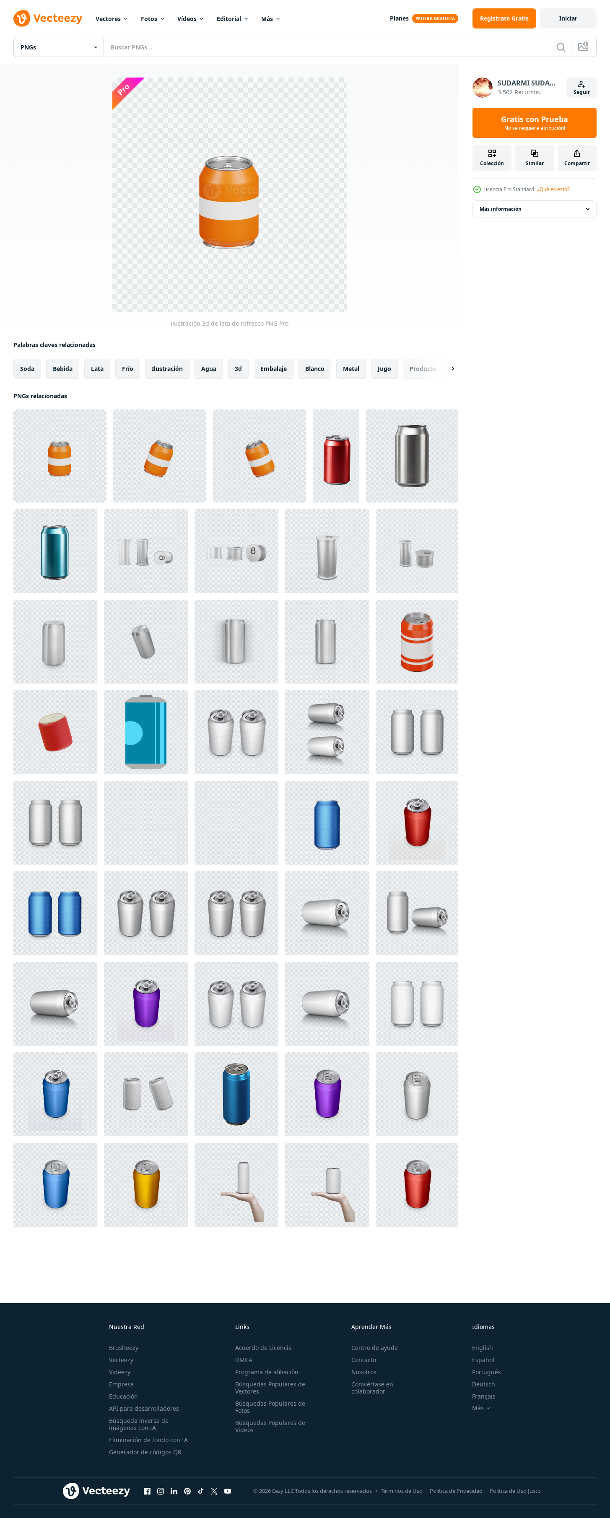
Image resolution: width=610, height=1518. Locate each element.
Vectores (108, 19)
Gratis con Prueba (534, 123)
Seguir (582, 92)
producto (423, 369)
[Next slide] (445, 369)
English (482, 1348)
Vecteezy (121, 1360)
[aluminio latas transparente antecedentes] (327, 1094)
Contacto (363, 1360)
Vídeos (187, 19)
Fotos (149, 19)
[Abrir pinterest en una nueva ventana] (187, 1490)
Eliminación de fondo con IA (148, 1440)
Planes (399, 18)
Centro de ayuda (374, 1348)
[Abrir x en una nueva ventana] (214, 1490)
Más (267, 19)
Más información (501, 208)
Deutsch (483, 1384)
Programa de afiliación (267, 1372)
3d (238, 369)
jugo (384, 369)
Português (486, 1372)
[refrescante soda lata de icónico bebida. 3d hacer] (417, 642)
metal (351, 369)
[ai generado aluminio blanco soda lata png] (336, 456)
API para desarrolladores (144, 1408)
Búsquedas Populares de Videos (270, 1426)
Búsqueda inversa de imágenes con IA (139, 1424)
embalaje (273, 369)
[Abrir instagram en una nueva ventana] (160, 1490)
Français (484, 1396)
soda (27, 369)
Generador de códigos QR (145, 1452)
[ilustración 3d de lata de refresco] (59, 456)
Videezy (119, 1372)
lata (97, 369)
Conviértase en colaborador (372, 1387)
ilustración (167, 369)
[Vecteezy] (47, 18)
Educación (123, 1396)
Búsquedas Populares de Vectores (270, 1387)
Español (483, 1360)
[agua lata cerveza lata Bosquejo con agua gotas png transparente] (146, 1094)
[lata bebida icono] (146, 732)
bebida (63, 369)
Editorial (229, 19)
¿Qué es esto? (553, 189)
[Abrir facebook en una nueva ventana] (147, 1490)
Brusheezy (123, 1348)
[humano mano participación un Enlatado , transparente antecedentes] (236, 1185)
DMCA (243, 1360)
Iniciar (568, 18)
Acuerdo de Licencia (263, 1348)
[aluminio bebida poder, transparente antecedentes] (55, 642)
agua (208, 369)
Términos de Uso (402, 1491)
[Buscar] (561, 47)
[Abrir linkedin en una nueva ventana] (174, 1490)
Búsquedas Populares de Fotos (270, 1406)
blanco (314, 369)
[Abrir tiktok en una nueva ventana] (200, 1490)
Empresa (121, 1384)
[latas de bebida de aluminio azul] (236, 1094)
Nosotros (363, 1372)
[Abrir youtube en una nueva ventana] (227, 1490)
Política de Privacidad (456, 1491)
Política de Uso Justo (515, 1491)
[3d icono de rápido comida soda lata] (55, 732)
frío (127, 369)
